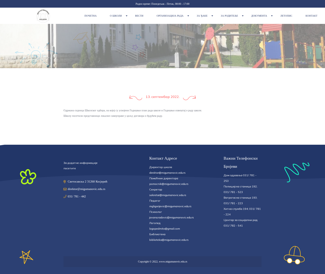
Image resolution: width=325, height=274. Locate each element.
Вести (139, 15)
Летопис (286, 15)
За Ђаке (202, 15)
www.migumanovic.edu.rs (173, 261)
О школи (116, 15)
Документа (259, 15)
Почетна (90, 15)
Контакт (311, 15)
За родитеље (229, 15)
